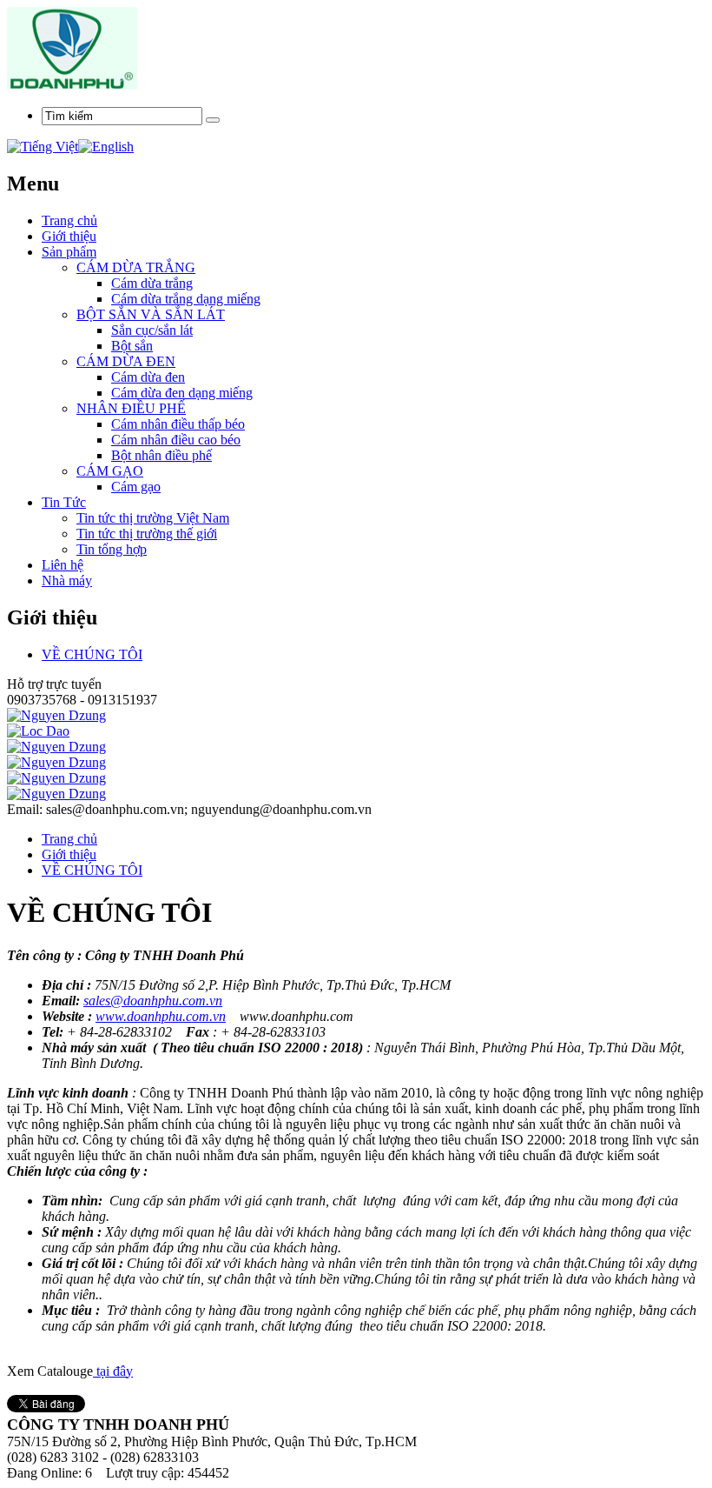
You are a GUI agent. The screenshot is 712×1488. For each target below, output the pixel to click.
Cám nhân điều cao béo (176, 439)
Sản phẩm (69, 251)
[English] (106, 146)
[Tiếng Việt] (42, 146)
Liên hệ (62, 564)
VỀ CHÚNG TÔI (92, 654)
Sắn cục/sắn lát (152, 330)
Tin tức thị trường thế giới (146, 533)
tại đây (113, 1371)
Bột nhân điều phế (161, 455)
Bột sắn (132, 345)
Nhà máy (67, 580)
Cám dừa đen (148, 377)
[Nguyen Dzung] (56, 715)
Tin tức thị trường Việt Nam (152, 517)
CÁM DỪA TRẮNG (135, 267)
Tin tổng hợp (111, 549)
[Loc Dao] (38, 731)
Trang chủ (69, 838)
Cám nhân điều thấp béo (178, 424)
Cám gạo (136, 486)
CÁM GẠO (109, 471)
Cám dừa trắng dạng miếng (185, 298)
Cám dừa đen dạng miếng (182, 392)
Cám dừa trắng (152, 283)
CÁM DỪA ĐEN (125, 361)
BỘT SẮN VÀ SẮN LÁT (150, 314)
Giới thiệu (69, 236)
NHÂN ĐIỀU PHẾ (131, 408)
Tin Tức (64, 502)
